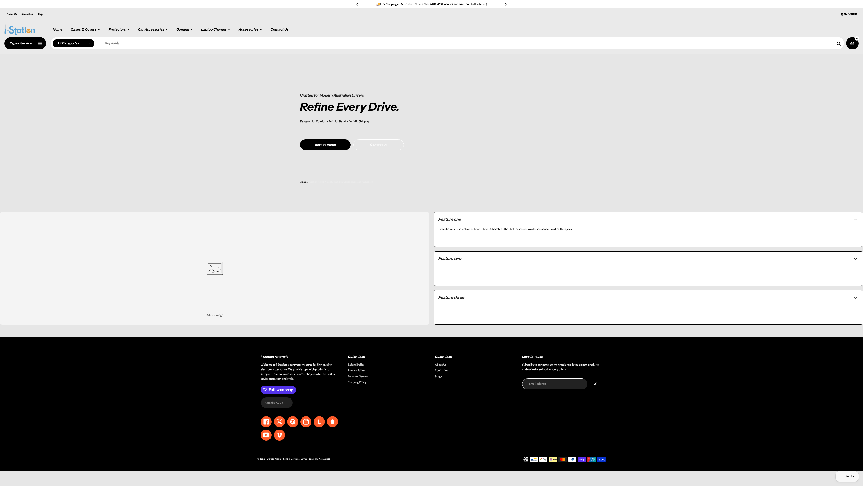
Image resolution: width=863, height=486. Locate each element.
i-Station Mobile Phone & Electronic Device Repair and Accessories (340, 181)
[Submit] (595, 383)
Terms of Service (358, 376)
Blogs (40, 14)
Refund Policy (356, 365)
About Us (12, 14)
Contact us (27, 14)
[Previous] (357, 4)
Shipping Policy (357, 382)
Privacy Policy (356, 370)
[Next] (505, 4)
